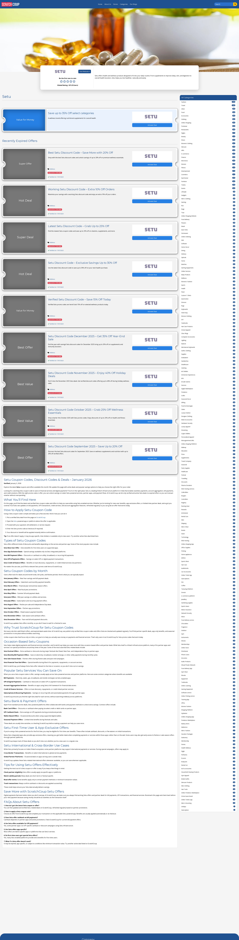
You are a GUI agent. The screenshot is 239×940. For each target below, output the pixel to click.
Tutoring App (208, 699)
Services (208, 385)
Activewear (208, 513)
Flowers (208, 223)
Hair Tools (208, 789)
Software (208, 243)
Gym (208, 634)
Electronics (208, 161)
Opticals (208, 257)
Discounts (208, 482)
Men (208, 520)
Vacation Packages (208, 734)
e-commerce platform (208, 596)
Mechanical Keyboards (208, 347)
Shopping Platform (208, 710)
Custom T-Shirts (208, 295)
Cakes (208, 409)
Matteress (208, 727)
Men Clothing (208, 786)
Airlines (208, 558)
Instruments (208, 637)
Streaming (208, 430)
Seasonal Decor (208, 399)
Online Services (208, 271)
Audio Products (208, 661)
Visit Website (84, 71)
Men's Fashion (208, 730)
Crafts (208, 395)
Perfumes (208, 755)
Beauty (208, 136)
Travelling (208, 478)
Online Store (208, 648)
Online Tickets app (208, 800)
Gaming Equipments (208, 268)
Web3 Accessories (208, 420)
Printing (208, 551)
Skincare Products (208, 782)
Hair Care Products (208, 326)
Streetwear (208, 651)
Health (208, 288)
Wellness (52, 169)
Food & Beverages (208, 406)
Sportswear (208, 178)
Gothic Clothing (208, 351)
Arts (208, 378)
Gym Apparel (208, 775)
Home (100, 4)
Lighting (208, 340)
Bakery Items (208, 724)
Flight (208, 751)
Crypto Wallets (208, 433)
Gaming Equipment (208, 689)
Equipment (208, 679)
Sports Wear (208, 561)
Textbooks (208, 682)
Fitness (208, 167)
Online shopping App (208, 544)
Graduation (208, 357)
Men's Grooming (208, 803)
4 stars (70, 81)
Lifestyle (208, 192)
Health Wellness (208, 748)
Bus (208, 205)
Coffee (208, 585)
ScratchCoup (41, 517)
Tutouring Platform (208, 589)
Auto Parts (208, 230)
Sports (208, 285)
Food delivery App (208, 668)
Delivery (208, 254)
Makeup (208, 447)
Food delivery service (208, 620)
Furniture (208, 181)
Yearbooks (208, 323)
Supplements (208, 458)
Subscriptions (208, 578)
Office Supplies (208, 547)
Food (208, 112)
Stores (115, 4)
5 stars (74, 81)
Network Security (208, 613)
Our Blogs (133, 4)
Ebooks (208, 675)
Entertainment (208, 171)
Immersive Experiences (208, 375)
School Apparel (208, 330)
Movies (208, 641)
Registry (208, 503)
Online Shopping (208, 123)
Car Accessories (208, 572)
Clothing (208, 119)
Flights (208, 133)
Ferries (208, 744)
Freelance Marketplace (208, 720)
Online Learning (208, 686)
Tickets (208, 185)
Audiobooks (208, 568)
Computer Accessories (208, 337)
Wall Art (208, 344)
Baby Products (208, 275)
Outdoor (208, 630)
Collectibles (208, 492)
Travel (208, 105)
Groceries (208, 658)
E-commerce (208, 154)
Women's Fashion (208, 281)
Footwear (208, 126)
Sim (208, 582)
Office (208, 703)
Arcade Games (208, 382)
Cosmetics (208, 174)
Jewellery (208, 599)
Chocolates (208, 623)
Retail (208, 226)
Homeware (208, 233)
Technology (208, 537)
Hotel (208, 534)
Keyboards (208, 309)
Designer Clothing (208, 416)
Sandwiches (208, 361)
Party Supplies (208, 468)
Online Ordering (208, 237)
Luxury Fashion (208, 413)
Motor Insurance (208, 610)
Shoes (208, 140)
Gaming (208, 202)
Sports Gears (208, 606)
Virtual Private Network (208, 665)
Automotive (208, 299)
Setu (15, 521)
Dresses (208, 302)
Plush (208, 292)
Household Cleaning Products (208, 772)
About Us (107, 4)
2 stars (64, 81)
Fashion (208, 102)
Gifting (208, 402)
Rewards (208, 509)
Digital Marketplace (208, 389)
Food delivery (208, 219)
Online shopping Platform (208, 444)
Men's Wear (208, 527)
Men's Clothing (208, 199)
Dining (208, 250)
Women (208, 164)
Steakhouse (208, 364)
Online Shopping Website (208, 216)
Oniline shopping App (208, 717)
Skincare (208, 147)
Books (208, 530)
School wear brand (208, 796)
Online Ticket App (208, 575)
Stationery (208, 737)
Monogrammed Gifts (208, 440)
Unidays (208, 806)
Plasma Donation (208, 485)
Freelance (208, 392)
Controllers (208, 499)
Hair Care (208, 565)
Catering (208, 368)
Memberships (208, 644)
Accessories (208, 116)
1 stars (61, 81)
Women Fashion (208, 706)
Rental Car (208, 765)
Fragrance (208, 627)
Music (208, 616)
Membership (208, 741)
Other (208, 109)
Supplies (208, 354)
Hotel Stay (208, 313)
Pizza (208, 454)
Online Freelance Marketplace (208, 793)
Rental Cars (208, 516)
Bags (208, 209)
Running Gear (208, 506)
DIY (208, 319)
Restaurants (208, 129)
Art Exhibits (208, 371)
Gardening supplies (208, 603)
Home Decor (208, 247)
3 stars (67, 81)
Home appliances (208, 554)
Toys (208, 212)
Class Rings (208, 333)
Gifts (208, 150)
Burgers (208, 496)
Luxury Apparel (208, 427)
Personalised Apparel (208, 437)
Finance (208, 157)
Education (208, 451)
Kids (208, 240)
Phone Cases (208, 654)
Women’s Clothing (208, 143)
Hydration (208, 713)
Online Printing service (208, 696)
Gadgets (208, 195)
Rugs (208, 306)
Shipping (208, 523)
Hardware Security (208, 423)
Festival (208, 475)
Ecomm (208, 758)
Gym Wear (208, 672)
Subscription (208, 810)
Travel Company (208, 461)
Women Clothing (208, 316)
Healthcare (208, 471)
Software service (208, 692)
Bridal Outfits (208, 779)
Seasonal (208, 465)
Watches (208, 264)
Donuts (208, 592)
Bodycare (208, 762)
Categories (124, 4)
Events (208, 188)
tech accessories (208, 768)
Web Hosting (208, 541)
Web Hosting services (208, 489)
